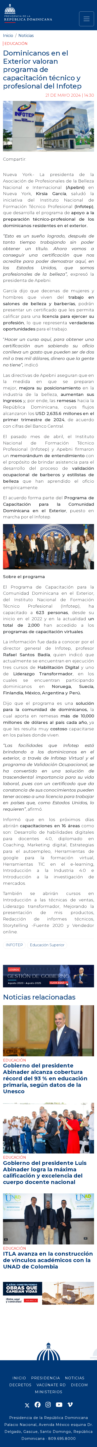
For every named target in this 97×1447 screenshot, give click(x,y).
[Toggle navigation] (86, 18)
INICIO (19, 1378)
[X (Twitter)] (27, 1404)
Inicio (8, 35)
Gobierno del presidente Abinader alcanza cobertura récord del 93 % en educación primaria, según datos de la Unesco (45, 1078)
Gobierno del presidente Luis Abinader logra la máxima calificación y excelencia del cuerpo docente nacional (45, 1172)
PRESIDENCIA (45, 1378)
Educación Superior (47, 945)
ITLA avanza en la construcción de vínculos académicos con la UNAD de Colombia (48, 1260)
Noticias (26, 35)
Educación (16, 43)
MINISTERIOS (48, 1392)
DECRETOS (20, 1385)
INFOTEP (14, 945)
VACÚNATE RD (51, 1385)
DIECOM (79, 1385)
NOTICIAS (75, 1378)
